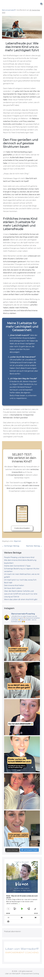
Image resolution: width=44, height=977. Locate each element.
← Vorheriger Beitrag (10, 546)
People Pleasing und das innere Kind (19, 557)
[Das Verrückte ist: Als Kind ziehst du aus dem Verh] (22, 754)
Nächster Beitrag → (34, 546)
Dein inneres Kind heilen (14, 585)
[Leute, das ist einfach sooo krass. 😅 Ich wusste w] (22, 717)
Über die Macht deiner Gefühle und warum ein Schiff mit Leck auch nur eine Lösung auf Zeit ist (20, 594)
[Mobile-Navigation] (41, 3)
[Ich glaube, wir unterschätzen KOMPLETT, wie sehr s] (22, 828)
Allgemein (17, 541)
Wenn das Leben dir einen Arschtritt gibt (20, 599)
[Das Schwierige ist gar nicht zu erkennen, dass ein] (22, 643)
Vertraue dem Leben (12, 588)
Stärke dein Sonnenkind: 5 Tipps (17, 566)
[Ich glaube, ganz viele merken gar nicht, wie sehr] (22, 680)
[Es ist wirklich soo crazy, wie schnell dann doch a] (22, 791)
